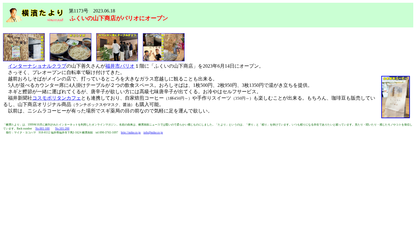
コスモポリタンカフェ (56, 98)
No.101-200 (62, 128)
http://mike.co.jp (131, 132)
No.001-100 (42, 128)
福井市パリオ (120, 66)
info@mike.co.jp (153, 132)
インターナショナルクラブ (37, 66)
